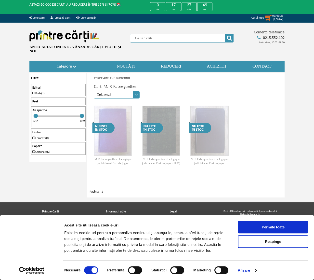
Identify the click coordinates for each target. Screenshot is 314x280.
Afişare (244, 270)
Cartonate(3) (43, 152)
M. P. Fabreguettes (120, 78)
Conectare (38, 17)
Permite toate (273, 227)
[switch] (135, 270)
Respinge (273, 241)
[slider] (36, 116)
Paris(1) (40, 93)
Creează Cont (62, 17)
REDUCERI (171, 66)
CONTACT (261, 66)
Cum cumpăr (88, 17)
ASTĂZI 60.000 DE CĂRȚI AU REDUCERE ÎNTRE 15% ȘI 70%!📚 (75, 5)
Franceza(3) (42, 138)
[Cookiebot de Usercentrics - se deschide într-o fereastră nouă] (31, 270)
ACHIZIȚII (216, 66)
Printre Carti (101, 78)
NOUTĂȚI (126, 66)
